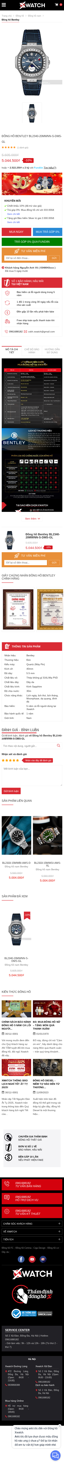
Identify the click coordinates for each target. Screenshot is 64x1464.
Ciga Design (39, 1248)
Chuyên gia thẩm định (32, 1136)
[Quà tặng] (32, 185)
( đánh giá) (22, 147)
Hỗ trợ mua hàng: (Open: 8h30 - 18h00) (18, 1409)
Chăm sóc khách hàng (17, 1223)
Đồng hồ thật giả (30, 1139)
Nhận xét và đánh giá (14, 754)
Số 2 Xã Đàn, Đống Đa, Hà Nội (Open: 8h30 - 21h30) (48, 1374)
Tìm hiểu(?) (50, 167)
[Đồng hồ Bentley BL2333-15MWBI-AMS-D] (16, 835)
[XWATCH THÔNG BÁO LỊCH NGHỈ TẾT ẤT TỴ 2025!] (16, 1067)
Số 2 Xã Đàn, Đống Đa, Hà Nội (48, 1391)
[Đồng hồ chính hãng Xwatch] (32, 5)
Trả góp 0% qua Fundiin (32, 241)
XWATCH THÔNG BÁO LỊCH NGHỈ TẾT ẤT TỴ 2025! (15, 1084)
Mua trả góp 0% (47, 231)
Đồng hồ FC (7, 1248)
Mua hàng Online (14, 1400)
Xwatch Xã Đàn (43, 1366)
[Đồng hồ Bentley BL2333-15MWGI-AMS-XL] (47, 835)
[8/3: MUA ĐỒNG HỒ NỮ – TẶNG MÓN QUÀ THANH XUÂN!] (47, 1008)
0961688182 (16, 331)
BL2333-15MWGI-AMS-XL (47, 866)
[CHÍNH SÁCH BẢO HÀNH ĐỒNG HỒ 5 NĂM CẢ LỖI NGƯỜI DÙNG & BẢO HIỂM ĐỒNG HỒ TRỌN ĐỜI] (16, 1008)
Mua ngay (16, 231)
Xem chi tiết (13, 214)
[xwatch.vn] (32, 1274)
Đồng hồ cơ (53, 1248)
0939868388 (14, 1385)
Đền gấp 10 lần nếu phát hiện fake (35, 311)
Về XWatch (10, 1231)
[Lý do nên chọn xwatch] (32, 393)
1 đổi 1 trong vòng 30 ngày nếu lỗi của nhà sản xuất (37, 303)
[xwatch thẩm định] (32, 1294)
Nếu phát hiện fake (30, 1160)
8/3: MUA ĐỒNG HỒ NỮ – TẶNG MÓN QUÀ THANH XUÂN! (46, 1025)
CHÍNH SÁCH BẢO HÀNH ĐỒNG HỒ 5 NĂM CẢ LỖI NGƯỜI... (16, 1025)
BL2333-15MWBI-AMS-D (16, 865)
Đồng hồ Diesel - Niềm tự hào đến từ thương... (46, 1084)
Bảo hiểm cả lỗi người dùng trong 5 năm (36, 294)
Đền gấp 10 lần (28, 1156)
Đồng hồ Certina (23, 1248)
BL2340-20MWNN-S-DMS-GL (16, 961)
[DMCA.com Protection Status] (45, 1315)
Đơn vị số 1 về (27, 1146)
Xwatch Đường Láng (16, 1366)
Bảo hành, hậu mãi (30, 1149)
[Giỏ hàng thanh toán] (56, 4)
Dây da (5, 1252)
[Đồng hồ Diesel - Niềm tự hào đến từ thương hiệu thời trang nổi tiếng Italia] (47, 1067)
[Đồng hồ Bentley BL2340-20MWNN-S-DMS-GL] (32, 113)
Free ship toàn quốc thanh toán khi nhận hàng (35, 322)
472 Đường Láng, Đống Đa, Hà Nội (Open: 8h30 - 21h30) (18, 1376)
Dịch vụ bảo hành (44, 1385)
